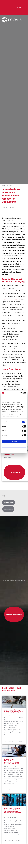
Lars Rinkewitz (9, 454)
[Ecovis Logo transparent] (12, 18)
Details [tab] (14, 397)
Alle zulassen (14, 441)
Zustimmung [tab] (5, 397)
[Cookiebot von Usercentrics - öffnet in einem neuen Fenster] (20, 393)
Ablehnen (14, 450)
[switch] (24, 426)
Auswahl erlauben (14, 445)
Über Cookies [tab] (22, 397)
